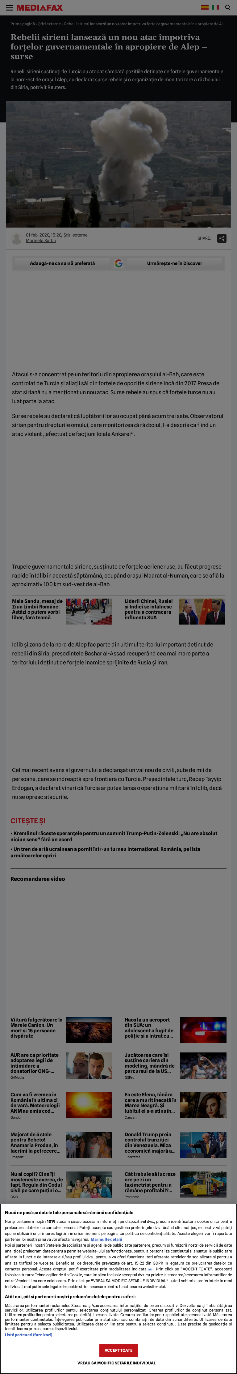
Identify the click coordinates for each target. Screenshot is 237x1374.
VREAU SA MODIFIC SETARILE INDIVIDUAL (116, 1363)
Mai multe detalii (106, 1239)
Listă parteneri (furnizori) (28, 1335)
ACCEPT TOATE (118, 1350)
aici (151, 1269)
